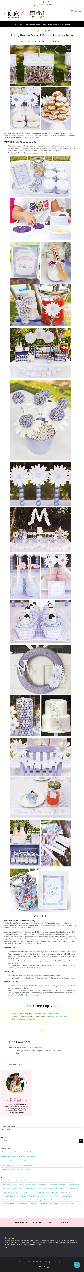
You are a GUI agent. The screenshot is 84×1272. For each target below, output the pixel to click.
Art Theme (35, 1181)
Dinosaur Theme (18, 1188)
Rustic (66, 1200)
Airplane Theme (7, 1181)
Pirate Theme (17, 1200)
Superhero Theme (8, 1204)
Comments (55, 41)
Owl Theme (6, 1200)
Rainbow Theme (56, 1200)
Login (34, 5)
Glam (4, 1192)
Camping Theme (17, 1185)
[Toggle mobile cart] (72, 11)
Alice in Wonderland (22, 1181)
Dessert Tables (74, 1185)
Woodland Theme (68, 1204)
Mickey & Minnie (33, 1196)
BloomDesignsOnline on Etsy (57, 1016)
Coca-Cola (62, 1185)
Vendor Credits (42, 41)
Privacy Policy (44, 1262)
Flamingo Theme (51, 1188)
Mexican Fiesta (21, 1196)
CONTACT (64, 1223)
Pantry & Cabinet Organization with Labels (17, 1152)
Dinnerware (6, 1188)
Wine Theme (43, 1204)
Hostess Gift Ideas (28, 1192)
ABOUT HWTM (21, 1223)
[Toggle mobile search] (76, 11)
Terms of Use (54, 1262)
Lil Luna (69, 937)
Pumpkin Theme (42, 1200)
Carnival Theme (30, 1185)
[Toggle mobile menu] (80, 11)
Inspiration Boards (43, 1192)
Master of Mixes (66, 1192)
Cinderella (41, 1185)
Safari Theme (75, 1200)
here (25, 941)
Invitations (54, 1192)
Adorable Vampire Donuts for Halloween (17, 1161)
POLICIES (50, 1223)
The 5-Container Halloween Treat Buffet (17, 1165)
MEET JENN (36, 1223)
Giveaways (72, 1188)
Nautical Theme (67, 1196)
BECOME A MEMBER (45, 5)
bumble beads (29, 1019)
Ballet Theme (45, 1181)
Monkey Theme (54, 1196)
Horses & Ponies (13, 1192)
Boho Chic (5, 1185)
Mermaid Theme (7, 1196)
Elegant (40, 1188)
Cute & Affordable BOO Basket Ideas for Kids (19, 1156)
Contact (62, 1262)
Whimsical (32, 1204)
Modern (44, 1196)
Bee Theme (69, 1181)
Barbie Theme (57, 1181)
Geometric (63, 1188)
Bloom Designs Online (20, 135)
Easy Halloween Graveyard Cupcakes (16, 1170)
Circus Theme (52, 1185)
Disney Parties (31, 1188)
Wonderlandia (55, 1204)
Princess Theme (29, 1200)
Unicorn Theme (22, 1204)
